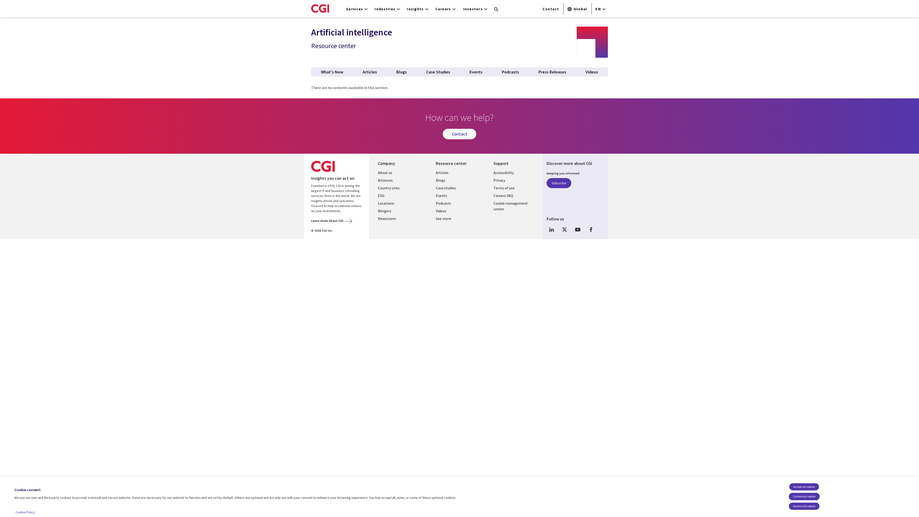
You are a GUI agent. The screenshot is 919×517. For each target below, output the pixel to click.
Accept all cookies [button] (804, 487)
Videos (441, 210)
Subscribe (559, 183)
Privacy (499, 180)
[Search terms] (496, 10)
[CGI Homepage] (320, 8)
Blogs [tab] (401, 72)
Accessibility (503, 172)
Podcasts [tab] (510, 72)
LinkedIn (551, 229)
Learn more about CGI (327, 221)
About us (385, 172)
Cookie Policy (25, 512)
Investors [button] (473, 8)
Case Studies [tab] (438, 72)
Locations (386, 203)
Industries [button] (385, 8)
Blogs (440, 180)
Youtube (578, 229)
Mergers (384, 210)
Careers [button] (443, 8)
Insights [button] (415, 8)
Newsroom (387, 218)
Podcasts (443, 203)
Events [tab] (476, 72)
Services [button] (354, 8)
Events (441, 195)
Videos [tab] (592, 72)
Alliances (385, 180)
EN (598, 8)
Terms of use (504, 187)
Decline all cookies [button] (804, 506)
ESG (381, 195)
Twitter (564, 229)
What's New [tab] (332, 72)
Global (580, 8)
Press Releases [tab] (552, 72)
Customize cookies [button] (804, 496)
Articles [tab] (370, 72)
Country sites (389, 187)
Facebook (591, 229)
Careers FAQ (503, 195)
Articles (442, 172)
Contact (551, 8)
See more (443, 218)
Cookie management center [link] (510, 206)
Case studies (446, 187)
